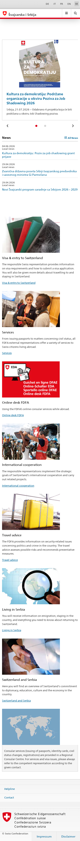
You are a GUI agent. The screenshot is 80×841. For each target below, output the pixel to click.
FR (61, 3)
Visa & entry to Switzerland (18, 282)
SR (76, 3)
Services (7, 353)
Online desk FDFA (13, 415)
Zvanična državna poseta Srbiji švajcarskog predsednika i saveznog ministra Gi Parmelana (39, 172)
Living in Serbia (11, 630)
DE (47, 3)
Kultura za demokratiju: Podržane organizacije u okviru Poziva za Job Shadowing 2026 (36, 98)
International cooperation (18, 485)
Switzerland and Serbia (16, 700)
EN (69, 3)
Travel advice (10, 560)
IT (55, 3)
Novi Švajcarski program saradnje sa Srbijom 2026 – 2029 (40, 189)
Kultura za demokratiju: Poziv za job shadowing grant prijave (38, 154)
